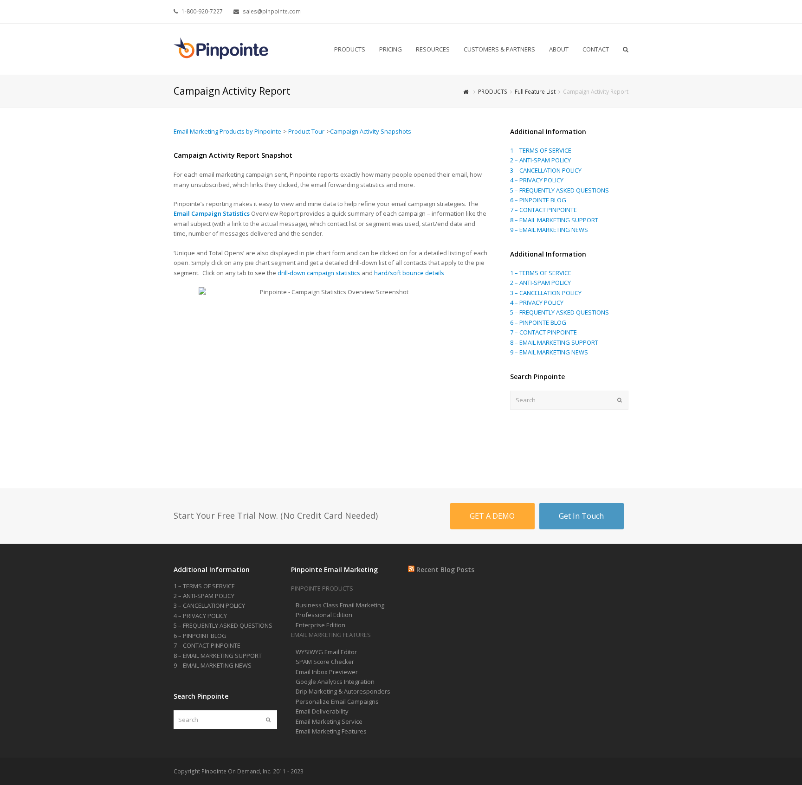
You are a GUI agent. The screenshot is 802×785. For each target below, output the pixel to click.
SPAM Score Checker (325, 661)
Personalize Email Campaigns (337, 701)
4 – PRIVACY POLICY (536, 180)
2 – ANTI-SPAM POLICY (540, 160)
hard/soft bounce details (409, 273)
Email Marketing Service (329, 721)
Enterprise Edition (320, 625)
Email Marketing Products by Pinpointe (227, 131)
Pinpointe (213, 771)
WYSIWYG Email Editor (326, 652)
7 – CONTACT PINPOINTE (543, 210)
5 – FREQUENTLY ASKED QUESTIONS (559, 190)
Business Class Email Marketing (340, 605)
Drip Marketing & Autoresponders (343, 691)
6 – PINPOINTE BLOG (538, 200)
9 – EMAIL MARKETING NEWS (549, 229)
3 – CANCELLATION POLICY (546, 170)
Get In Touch (581, 516)
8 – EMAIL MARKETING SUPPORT (554, 220)
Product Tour (306, 131)
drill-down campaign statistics (320, 273)
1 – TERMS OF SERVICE (540, 150)
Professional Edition (324, 615)
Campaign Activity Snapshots (370, 131)
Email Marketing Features (331, 731)
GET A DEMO (492, 516)
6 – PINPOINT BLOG (200, 635)
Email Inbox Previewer (327, 672)
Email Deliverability (322, 711)
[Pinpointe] (222, 49)
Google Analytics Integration (335, 681)
